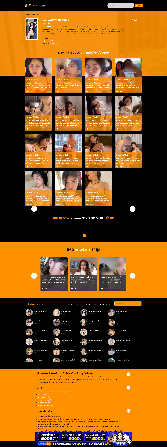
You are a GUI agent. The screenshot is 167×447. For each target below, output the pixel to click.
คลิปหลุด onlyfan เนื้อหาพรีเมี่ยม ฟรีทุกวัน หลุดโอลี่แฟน (55, 392)
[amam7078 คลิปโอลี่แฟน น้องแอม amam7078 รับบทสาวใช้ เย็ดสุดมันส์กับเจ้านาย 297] (68, 75)
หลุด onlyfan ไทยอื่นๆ (44, 397)
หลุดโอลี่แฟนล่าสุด (43, 394)
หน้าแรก (28, 14)
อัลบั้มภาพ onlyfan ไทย (45, 402)
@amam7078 (48, 41)
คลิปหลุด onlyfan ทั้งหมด (46, 405)
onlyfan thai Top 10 (44, 400)
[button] (139, 5)
